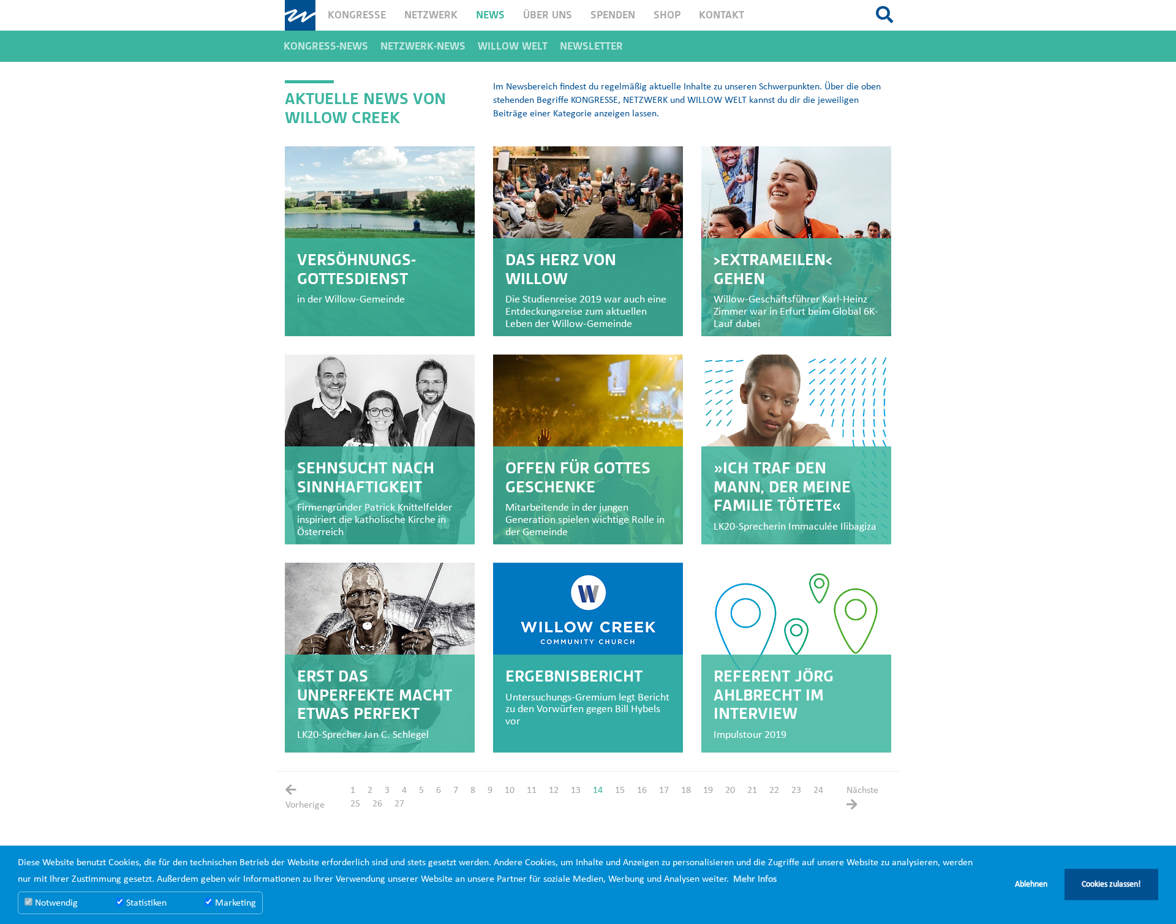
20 (730, 790)
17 (664, 790)
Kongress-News (326, 46)
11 (532, 790)
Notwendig (55, 903)
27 (399, 804)
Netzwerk (431, 15)
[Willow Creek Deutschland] (300, 15)
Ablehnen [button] (1031, 884)
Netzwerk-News (423, 46)
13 (576, 790)
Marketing (234, 903)
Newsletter (591, 46)
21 (752, 790)
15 (620, 790)
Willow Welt (513, 46)
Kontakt (721, 15)
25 (355, 804)
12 (554, 790)
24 (818, 790)
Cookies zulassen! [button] (1111, 884)
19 (708, 790)
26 (377, 804)
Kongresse (357, 15)
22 (774, 790)
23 (796, 790)
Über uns (547, 15)
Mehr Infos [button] (755, 879)
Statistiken (145, 903)
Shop (667, 15)
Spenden (612, 15)
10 (509, 790)
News (490, 15)
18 (686, 790)
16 (642, 790)
